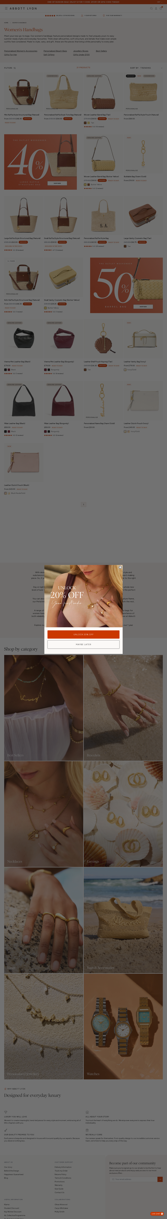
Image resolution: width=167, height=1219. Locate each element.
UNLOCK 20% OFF (84, 634)
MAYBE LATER (83, 644)
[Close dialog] (120, 567)
